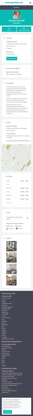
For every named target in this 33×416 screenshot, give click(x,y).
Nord (3, 358)
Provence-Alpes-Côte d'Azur (9, 390)
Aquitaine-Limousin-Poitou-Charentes (12, 375)
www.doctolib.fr (10, 54)
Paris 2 (4, 328)
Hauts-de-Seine (6, 355)
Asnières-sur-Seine (7, 303)
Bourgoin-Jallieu (6, 309)
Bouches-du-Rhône (7, 348)
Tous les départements (9, 344)
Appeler (10, 48)
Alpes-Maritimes (6, 346)
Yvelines (4, 365)
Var (3, 364)
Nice (3, 326)
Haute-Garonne (6, 351)
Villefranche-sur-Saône (8, 339)
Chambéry (4, 310)
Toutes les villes (7, 296)
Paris (3, 360)
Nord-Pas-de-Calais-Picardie (9, 385)
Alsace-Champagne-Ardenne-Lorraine (12, 373)
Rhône (3, 362)
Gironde (4, 350)
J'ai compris (7, 412)
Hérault (4, 357)
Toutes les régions (7, 371)
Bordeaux (4, 305)
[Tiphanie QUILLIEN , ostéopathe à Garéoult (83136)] (16, 15)
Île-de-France (5, 392)
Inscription (16, 7)
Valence (4, 333)
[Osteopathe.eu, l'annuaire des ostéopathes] (12, 2)
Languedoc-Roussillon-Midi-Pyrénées (12, 383)
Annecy (4, 300)
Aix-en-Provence (6, 298)
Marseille (4, 321)
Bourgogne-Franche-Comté (9, 378)
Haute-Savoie (5, 353)
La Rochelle (5, 314)
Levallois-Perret (6, 317)
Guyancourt (5, 312)
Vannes (4, 335)
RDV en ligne (12, 58)
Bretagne (4, 380)
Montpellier (5, 324)
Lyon (3, 319)
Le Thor (4, 316)
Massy (3, 323)
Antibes (4, 301)
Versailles (4, 337)
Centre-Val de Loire (7, 382)
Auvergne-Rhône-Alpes (8, 376)
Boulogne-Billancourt (7, 307)
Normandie (5, 387)
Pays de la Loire (6, 389)
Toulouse (4, 332)
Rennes (4, 330)
